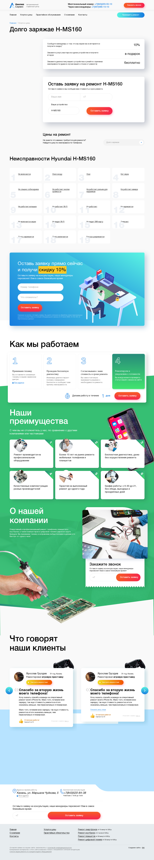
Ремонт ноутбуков (86, 833)
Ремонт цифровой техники (90, 840)
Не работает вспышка (27, 206)
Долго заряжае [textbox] (112, 142)
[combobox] (123, 142)
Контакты (82, 15)
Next (144, 690)
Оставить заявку (99, 111)
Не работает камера (129, 189)
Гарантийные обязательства (56, 833)
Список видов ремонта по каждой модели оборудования (31, 852)
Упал (88, 174)
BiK (143, 848)
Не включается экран (27, 222)
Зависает (125, 222)
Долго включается (60, 237)
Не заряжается (127, 206)
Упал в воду (57, 174)
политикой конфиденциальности (60, 848)
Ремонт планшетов (86, 836)
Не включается (24, 174)
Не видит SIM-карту (95, 222)
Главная (13, 15)
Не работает (92, 206)
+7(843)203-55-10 (103, 4)
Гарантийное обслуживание (48, 15)
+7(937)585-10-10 (100, 7)
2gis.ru (67, 721)
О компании (69, 15)
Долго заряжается (26, 237)
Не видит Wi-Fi (58, 222)
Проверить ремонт (130, 15)
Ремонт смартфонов (87, 829)
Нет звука (125, 174)
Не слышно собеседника (28, 189)
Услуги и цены (26, 15)
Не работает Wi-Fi (59, 206)
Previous (9, 690)
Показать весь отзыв (98, 709)
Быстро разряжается (95, 237)
